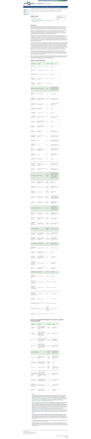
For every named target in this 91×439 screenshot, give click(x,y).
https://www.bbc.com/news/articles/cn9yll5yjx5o (38, 408)
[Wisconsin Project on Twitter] (67, 0)
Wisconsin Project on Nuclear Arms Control (29, 432)
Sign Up (64, 0)
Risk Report (66, 436)
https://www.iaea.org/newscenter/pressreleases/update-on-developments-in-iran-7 (42, 400)
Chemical (25, 14)
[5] (55, 303)
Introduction (33, 17)
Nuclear (25, 9)
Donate (60, 0)
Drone (24, 12)
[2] (57, 198)
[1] (56, 135)
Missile (25, 11)
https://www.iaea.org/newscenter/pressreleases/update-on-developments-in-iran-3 (42, 398)
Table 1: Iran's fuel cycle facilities (36, 18)
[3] (55, 218)
